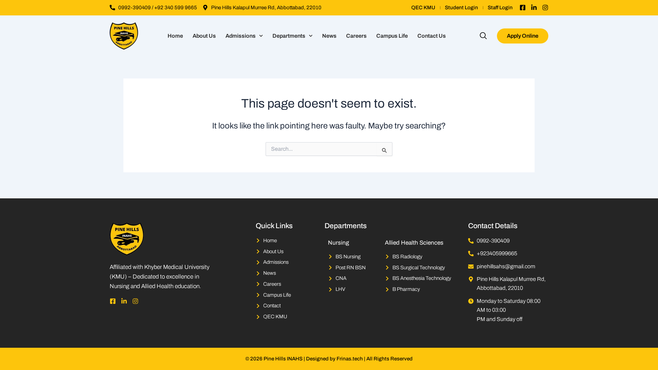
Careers (356, 36)
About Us (204, 36)
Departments (288, 36)
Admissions (241, 36)
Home (175, 36)
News (329, 36)
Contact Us (431, 36)
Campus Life (392, 36)
